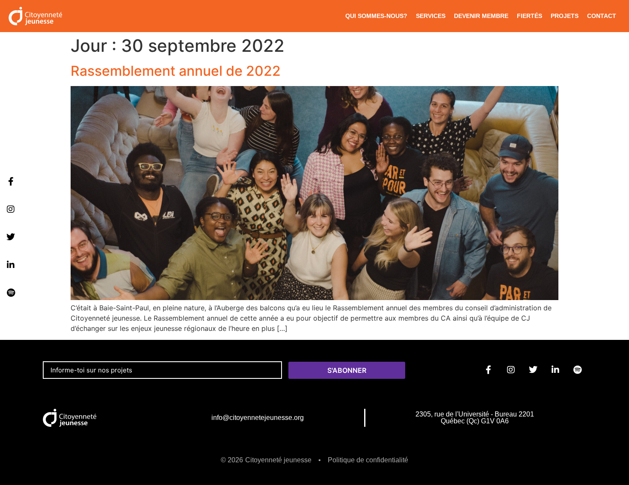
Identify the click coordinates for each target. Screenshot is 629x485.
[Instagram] (10, 209)
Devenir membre (481, 15)
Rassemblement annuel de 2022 (176, 70)
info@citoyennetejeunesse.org (257, 417)
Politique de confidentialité (368, 460)
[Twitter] (10, 237)
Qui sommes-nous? (376, 15)
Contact (601, 15)
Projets (565, 15)
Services (430, 15)
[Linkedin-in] (10, 265)
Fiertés (529, 15)
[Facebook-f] (10, 181)
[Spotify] (10, 292)
